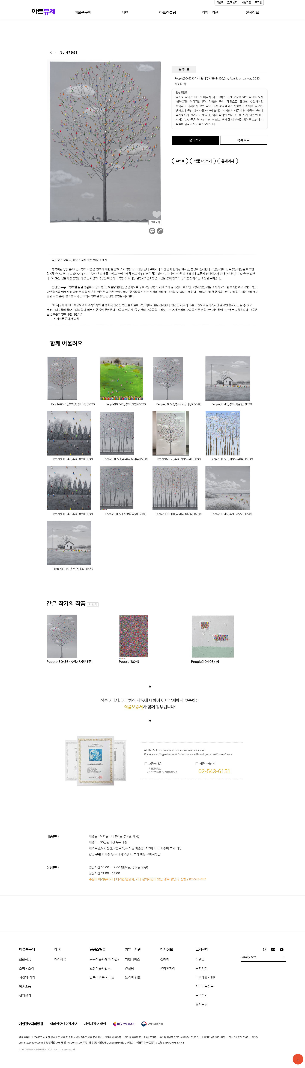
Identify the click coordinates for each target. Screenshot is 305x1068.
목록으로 (243, 140)
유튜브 (282, 950)
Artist (180, 161)
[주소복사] (160, 231)
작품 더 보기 (203, 161)
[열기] (298, 1059)
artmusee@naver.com (31, 1042)
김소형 (179, 83)
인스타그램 (265, 950)
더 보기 (93, 604)
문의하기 (195, 140)
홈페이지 (227, 161)
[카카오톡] (152, 231)
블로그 (273, 950)
